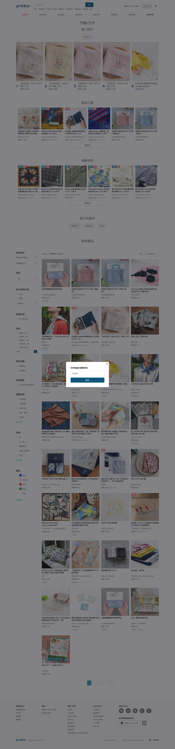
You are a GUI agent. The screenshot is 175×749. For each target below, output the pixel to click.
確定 (87, 380)
